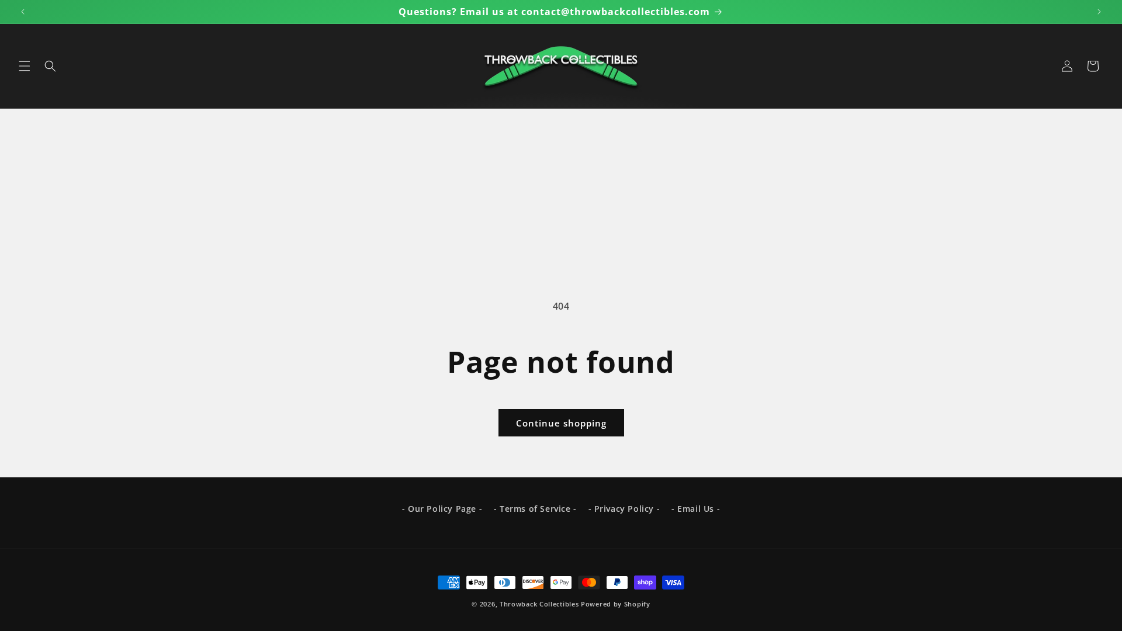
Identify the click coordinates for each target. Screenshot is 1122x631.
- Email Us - (695, 508)
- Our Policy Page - (442, 508)
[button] (24, 66)
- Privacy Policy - (624, 508)
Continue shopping (561, 423)
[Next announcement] (1099, 12)
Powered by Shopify (615, 603)
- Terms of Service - (535, 508)
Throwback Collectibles (539, 603)
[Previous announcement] (23, 12)
